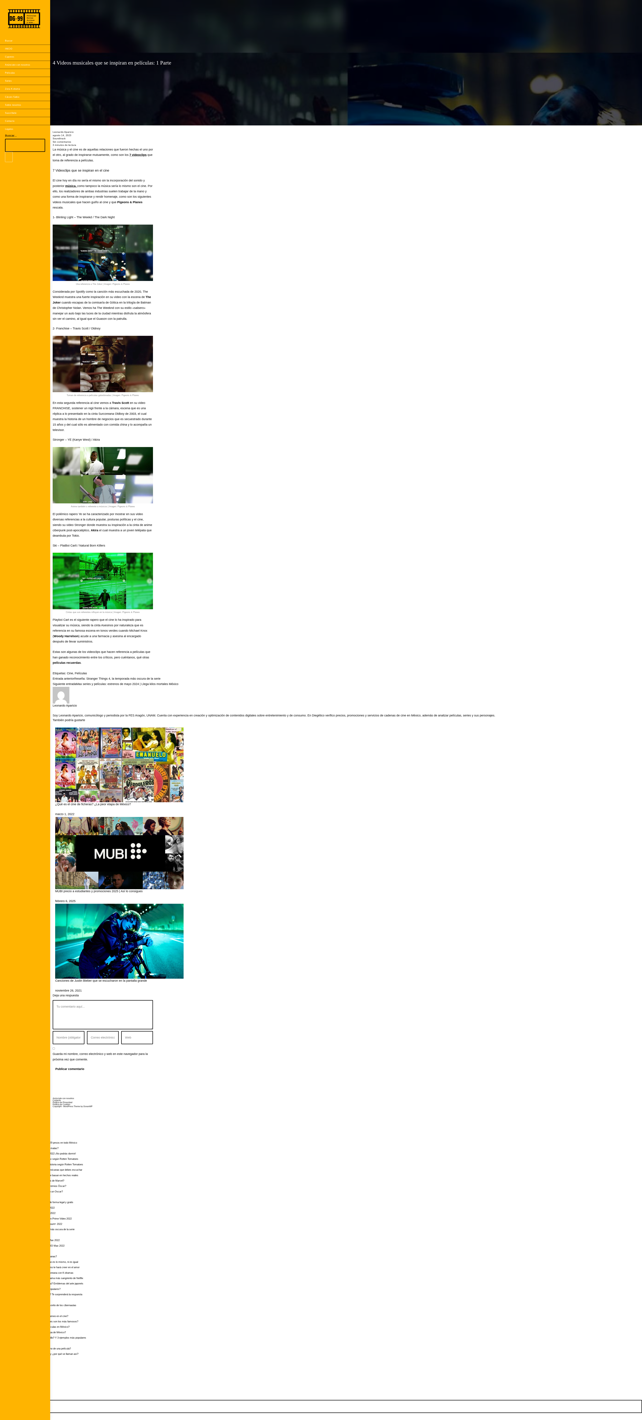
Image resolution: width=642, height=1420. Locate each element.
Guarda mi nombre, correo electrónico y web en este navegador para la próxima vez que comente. (100, 1056)
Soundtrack (59, 138)
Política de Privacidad (62, 1102)
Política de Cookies (61, 1104)
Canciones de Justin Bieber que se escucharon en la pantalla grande (101, 980)
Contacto (57, 1100)
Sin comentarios (62, 141)
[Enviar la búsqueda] (9, 157)
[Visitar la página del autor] (61, 695)
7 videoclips (138, 155)
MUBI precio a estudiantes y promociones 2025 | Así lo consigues (99, 891)
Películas (81, 673)
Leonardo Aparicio (63, 132)
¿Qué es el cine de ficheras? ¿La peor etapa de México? (93, 804)
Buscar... (11, 135)
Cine (70, 673)
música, (71, 186)
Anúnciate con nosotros (63, 1098)
